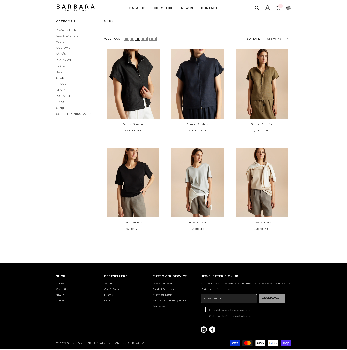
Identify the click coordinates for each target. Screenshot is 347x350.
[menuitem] (77, 29)
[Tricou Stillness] (133, 182)
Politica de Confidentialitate (230, 316)
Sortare (253, 38)
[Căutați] (257, 8)
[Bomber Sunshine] (133, 84)
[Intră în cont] (267, 7)
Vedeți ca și (112, 38)
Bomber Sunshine (133, 124)
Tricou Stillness (133, 222)
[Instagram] (204, 329)
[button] (126, 39)
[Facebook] (212, 329)
